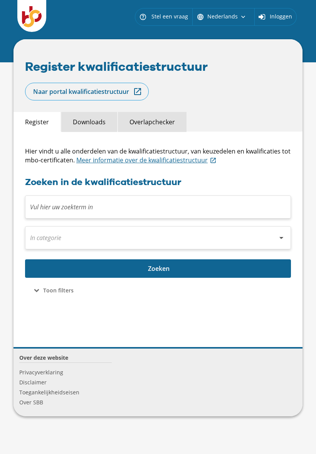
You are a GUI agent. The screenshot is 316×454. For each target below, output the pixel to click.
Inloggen (281, 16)
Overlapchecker (152, 122)
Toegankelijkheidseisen (49, 392)
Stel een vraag (163, 16)
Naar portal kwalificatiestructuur (81, 91)
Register (37, 122)
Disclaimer (33, 382)
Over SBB (31, 402)
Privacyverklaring (41, 372)
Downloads (89, 122)
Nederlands (222, 16)
